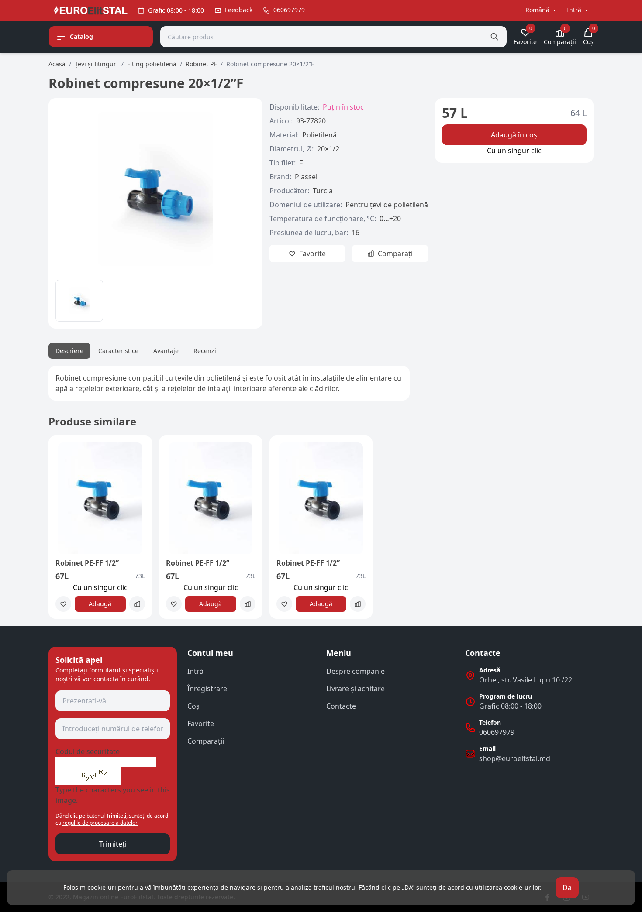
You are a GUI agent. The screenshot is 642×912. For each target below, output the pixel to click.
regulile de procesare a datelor (100, 822)
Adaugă (100, 604)
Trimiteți (113, 844)
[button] (61, 530)
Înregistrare (207, 688)
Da (567, 887)
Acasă (57, 64)
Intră (195, 671)
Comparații (205, 741)
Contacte (341, 706)
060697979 (496, 732)
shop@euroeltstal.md (514, 758)
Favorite (200, 723)
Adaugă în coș (514, 135)
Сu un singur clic (514, 150)
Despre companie (355, 671)
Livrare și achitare (355, 688)
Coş (193, 706)
